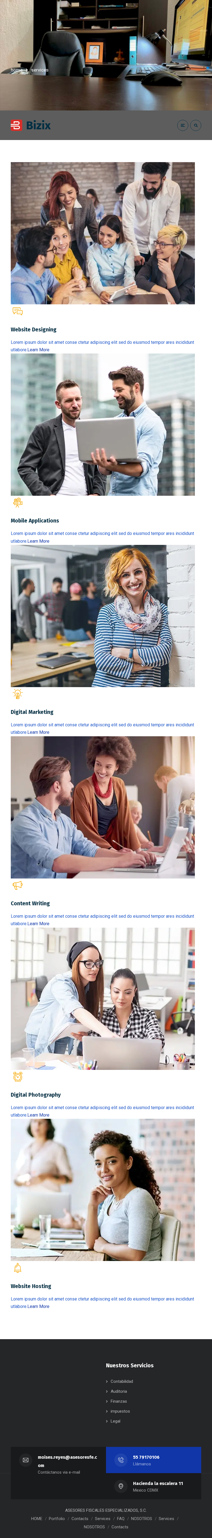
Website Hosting (31, 1286)
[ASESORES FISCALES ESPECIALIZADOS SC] (31, 125)
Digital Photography (36, 1095)
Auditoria (119, 1391)
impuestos (120, 1411)
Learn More (38, 349)
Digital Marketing (32, 712)
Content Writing (30, 903)
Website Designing (34, 329)
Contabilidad (122, 1381)
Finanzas (119, 1401)
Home (17, 70)
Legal (115, 1421)
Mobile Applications (35, 521)
